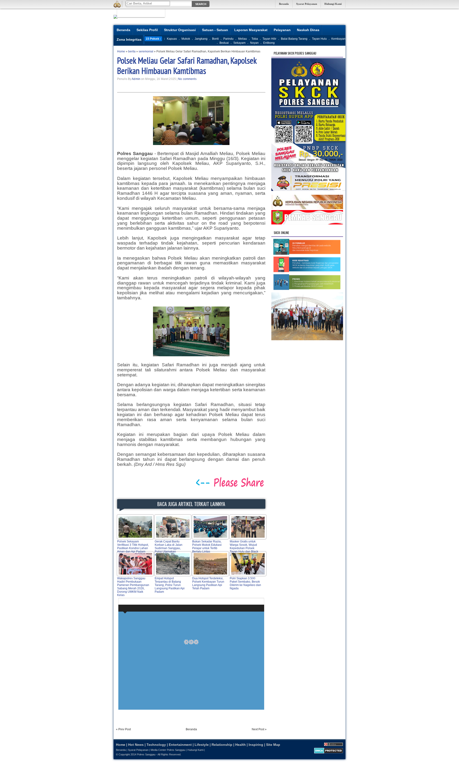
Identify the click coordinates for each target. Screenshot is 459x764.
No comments (187, 79)
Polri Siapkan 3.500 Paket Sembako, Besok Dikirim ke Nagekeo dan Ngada (245, 583)
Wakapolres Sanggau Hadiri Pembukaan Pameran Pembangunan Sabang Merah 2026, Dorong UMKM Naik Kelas (133, 587)
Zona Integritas (129, 39)
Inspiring (256, 745)
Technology (156, 745)
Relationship (222, 745)
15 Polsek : (153, 38)
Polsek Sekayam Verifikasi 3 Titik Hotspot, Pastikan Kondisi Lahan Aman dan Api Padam (133, 546)
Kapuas (172, 38)
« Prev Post (123, 729)
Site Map (273, 745)
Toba (254, 38)
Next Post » (259, 729)
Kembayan (338, 38)
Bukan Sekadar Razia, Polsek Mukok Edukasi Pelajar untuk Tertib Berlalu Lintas (207, 546)
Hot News (136, 745)
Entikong (269, 43)
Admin (136, 79)
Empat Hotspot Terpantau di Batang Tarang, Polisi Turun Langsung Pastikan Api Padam (170, 585)
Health (240, 745)
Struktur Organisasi (180, 30)
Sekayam (239, 43)
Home (120, 745)
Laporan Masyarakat (251, 30)
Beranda (284, 3)
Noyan (254, 43)
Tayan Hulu (319, 38)
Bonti (215, 38)
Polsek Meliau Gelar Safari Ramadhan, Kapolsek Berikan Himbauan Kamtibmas (187, 65)
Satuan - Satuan (215, 30)
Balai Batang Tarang (294, 38)
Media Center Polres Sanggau (168, 749)
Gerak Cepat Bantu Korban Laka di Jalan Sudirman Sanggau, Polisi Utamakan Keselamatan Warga (168, 548)
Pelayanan (282, 30)
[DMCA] (328, 752)
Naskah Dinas (308, 30)
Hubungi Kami (333, 3)
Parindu (228, 38)
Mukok (185, 38)
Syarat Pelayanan (306, 3)
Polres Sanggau (146, 754)
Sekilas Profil (147, 30)
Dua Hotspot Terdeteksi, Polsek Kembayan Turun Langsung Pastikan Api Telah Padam (208, 583)
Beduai (224, 43)
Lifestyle (202, 745)
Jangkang (201, 38)
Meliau (242, 38)
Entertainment (180, 745)
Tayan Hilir (269, 38)
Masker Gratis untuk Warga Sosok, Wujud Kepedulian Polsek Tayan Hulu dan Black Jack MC (244, 548)
